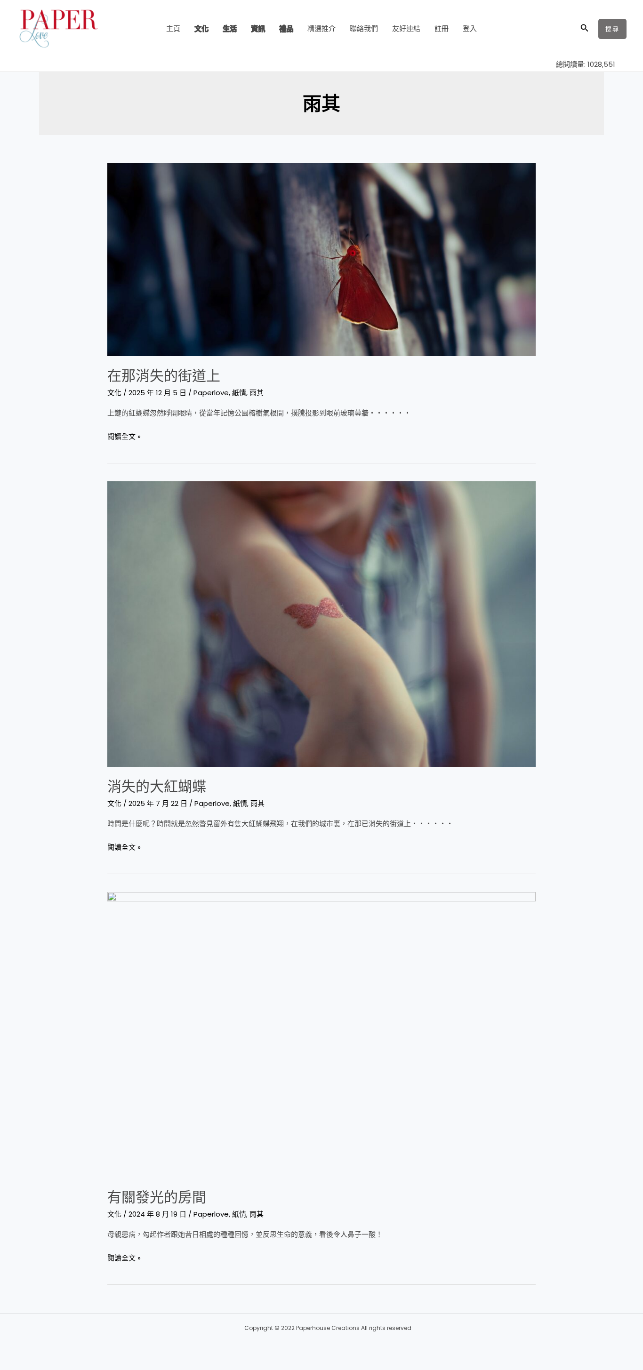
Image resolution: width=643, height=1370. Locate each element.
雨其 (256, 393)
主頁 (173, 28)
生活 (230, 28)
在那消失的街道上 (163, 376)
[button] (584, 28)
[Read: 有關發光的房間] (321, 1034)
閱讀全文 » (124, 435)
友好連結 (406, 28)
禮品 (286, 28)
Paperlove (211, 393)
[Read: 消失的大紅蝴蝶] (321, 623)
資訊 (258, 28)
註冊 (441, 28)
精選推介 (321, 28)
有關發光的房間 (156, 1197)
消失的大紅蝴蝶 (156, 786)
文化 (201, 28)
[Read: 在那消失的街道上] (321, 259)
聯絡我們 (364, 28)
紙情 (239, 393)
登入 (470, 28)
